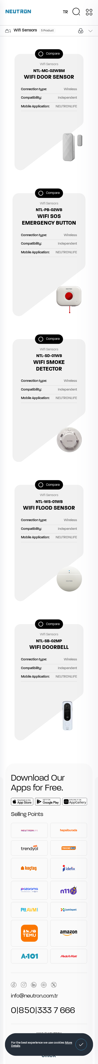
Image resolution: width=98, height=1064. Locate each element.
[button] (81, 1044)
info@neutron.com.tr (34, 996)
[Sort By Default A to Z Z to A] (90, 31)
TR (65, 12)
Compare (53, 54)
